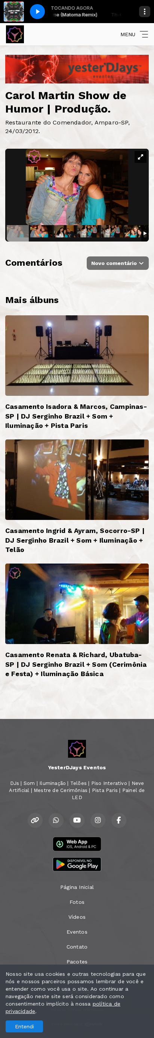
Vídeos (77, 917)
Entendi (24, 1026)
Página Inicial (77, 887)
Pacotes (77, 962)
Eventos (77, 932)
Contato (77, 947)
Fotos (77, 902)
